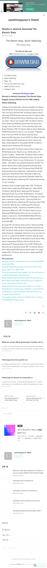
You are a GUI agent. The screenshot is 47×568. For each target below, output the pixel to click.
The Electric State (27, 93)
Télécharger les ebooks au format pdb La (17, 377)
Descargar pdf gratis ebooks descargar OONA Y (27, 511)
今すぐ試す (30, 9)
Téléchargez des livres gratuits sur (15, 360)
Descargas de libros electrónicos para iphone (26, 501)
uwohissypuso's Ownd (23, 20)
